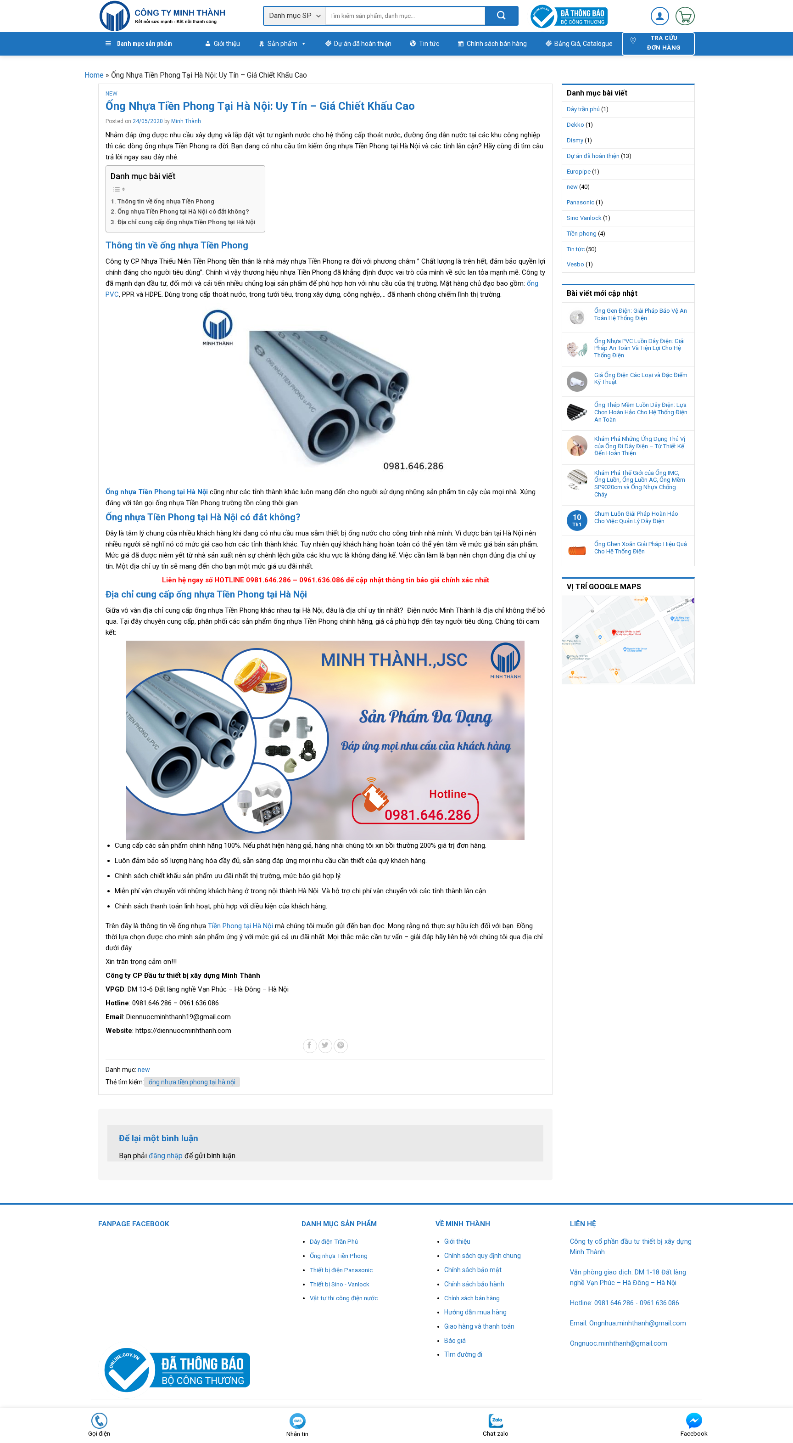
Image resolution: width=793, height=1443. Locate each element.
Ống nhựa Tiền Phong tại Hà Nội (157, 492)
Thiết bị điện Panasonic (341, 1270)
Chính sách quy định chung (482, 1255)
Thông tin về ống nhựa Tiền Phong (165, 201)
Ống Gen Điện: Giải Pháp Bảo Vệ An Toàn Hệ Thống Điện (640, 314)
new (111, 93)
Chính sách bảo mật (473, 1270)
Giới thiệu (227, 43)
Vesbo (575, 264)
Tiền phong (582, 233)
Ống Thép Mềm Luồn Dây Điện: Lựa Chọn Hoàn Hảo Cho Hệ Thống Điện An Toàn (640, 412)
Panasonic (580, 202)
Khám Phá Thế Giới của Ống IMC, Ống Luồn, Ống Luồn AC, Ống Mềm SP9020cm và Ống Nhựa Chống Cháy (639, 483)
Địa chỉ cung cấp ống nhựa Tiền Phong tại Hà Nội (186, 221)
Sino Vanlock (584, 217)
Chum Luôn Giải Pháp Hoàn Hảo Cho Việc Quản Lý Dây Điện (636, 517)
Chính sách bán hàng (497, 43)
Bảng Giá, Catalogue (583, 43)
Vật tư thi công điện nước (344, 1298)
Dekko (575, 124)
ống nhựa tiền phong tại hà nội (192, 1082)
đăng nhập (166, 1155)
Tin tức (429, 43)
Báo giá (455, 1340)
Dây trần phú (583, 109)
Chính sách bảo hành (474, 1284)
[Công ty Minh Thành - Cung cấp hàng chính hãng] (173, 16)
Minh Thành (186, 121)
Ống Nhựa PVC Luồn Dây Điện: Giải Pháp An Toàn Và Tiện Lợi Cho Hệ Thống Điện (639, 348)
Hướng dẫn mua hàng (475, 1312)
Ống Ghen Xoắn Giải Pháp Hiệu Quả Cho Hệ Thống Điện (640, 548)
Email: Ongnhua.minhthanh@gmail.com (628, 1323)
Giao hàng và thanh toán (479, 1326)
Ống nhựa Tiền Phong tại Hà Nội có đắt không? (183, 211)
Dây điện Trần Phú (334, 1241)
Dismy (575, 140)
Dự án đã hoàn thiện (362, 43)
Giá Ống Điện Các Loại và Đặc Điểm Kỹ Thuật (640, 379)
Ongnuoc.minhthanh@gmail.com (618, 1343)
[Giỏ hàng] (685, 16)
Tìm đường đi (463, 1354)
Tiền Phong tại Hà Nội (240, 926)
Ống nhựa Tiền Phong (339, 1255)
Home (94, 75)
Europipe (579, 171)
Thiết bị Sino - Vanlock (339, 1284)
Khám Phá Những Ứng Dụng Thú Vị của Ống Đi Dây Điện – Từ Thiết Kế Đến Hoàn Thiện (639, 446)
